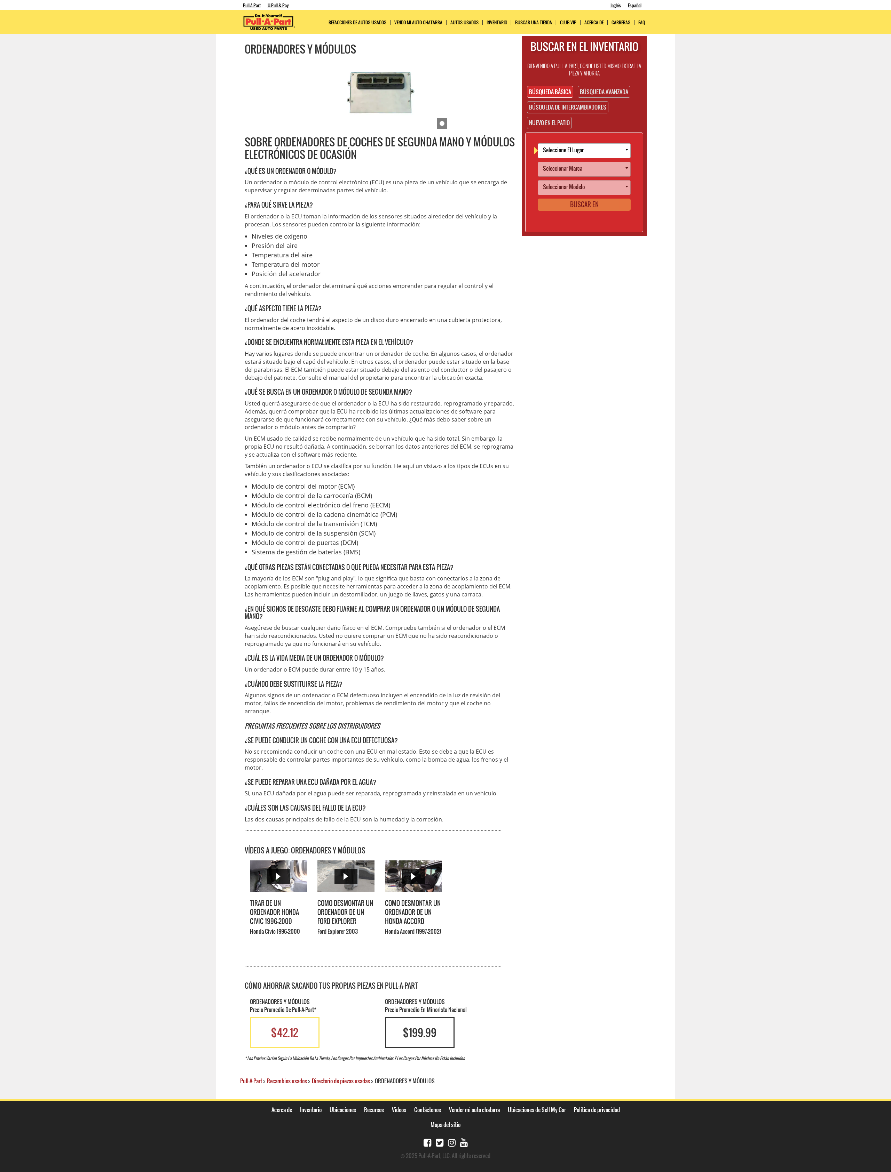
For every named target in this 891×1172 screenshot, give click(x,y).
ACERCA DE (594, 22)
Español (634, 5)
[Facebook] (427, 1142)
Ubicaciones (343, 1110)
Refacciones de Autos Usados (357, 22)
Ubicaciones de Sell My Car (537, 1110)
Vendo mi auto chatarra (418, 22)
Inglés (615, 5)
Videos (399, 1110)
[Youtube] (464, 1142)
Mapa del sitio (445, 1125)
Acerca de (281, 1110)
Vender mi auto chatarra (474, 1110)
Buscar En (584, 204)
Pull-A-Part (252, 5)
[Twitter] (439, 1142)
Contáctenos (427, 1110)
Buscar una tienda (533, 22)
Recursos (374, 1110)
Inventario (497, 22)
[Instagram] (452, 1142)
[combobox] (584, 150)
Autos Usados (464, 22)
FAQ (641, 22)
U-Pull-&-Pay (278, 5)
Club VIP (568, 22)
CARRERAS (621, 22)
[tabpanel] (380, 94)
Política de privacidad (597, 1110)
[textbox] (586, 151)
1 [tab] (442, 123)
